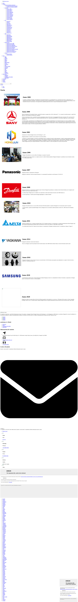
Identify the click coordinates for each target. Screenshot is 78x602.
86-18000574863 (5, 455)
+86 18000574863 (6, 344)
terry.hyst (4, 439)
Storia (4, 87)
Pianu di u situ (5, 431)
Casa (3, 86)
